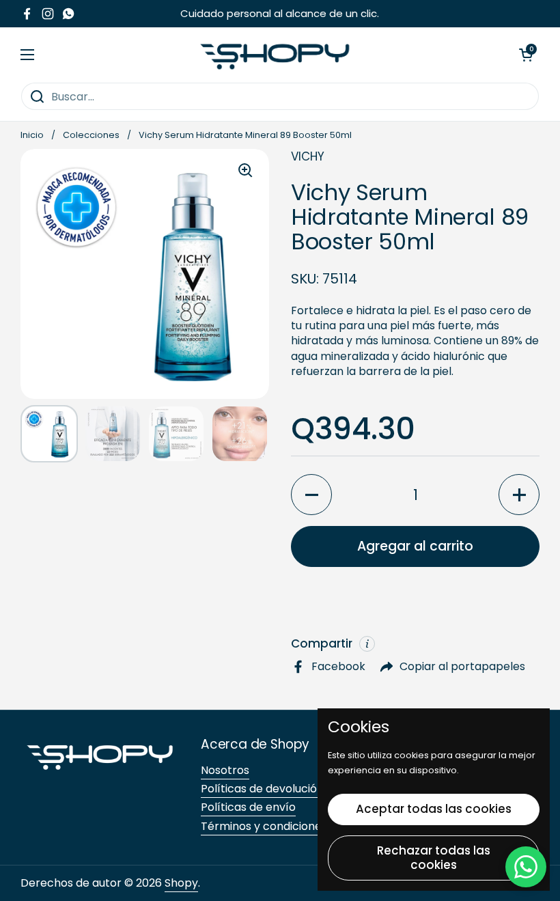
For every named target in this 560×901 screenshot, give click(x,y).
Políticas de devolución (262, 788)
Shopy (181, 883)
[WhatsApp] (525, 866)
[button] (526, 54)
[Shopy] (276, 55)
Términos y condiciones (264, 826)
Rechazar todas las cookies (433, 857)
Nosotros (225, 770)
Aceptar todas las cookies (434, 809)
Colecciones (91, 135)
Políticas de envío (248, 807)
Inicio (32, 135)
